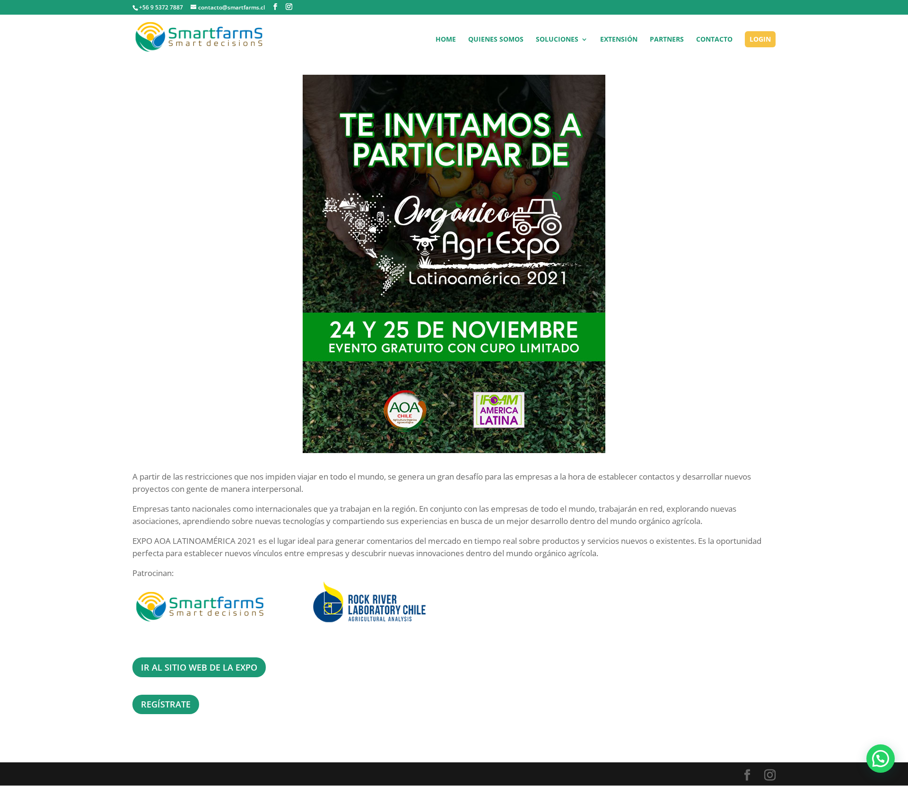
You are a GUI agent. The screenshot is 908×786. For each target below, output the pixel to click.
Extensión (618, 40)
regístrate (166, 704)
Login (760, 39)
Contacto (714, 40)
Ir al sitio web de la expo (199, 667)
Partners (667, 40)
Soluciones (557, 40)
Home (446, 40)
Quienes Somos (496, 40)
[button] (880, 758)
